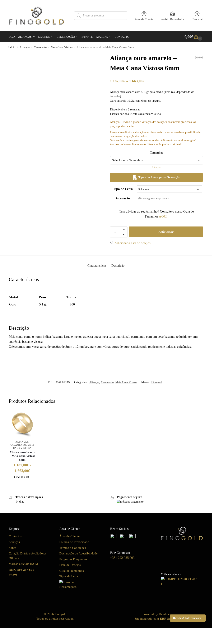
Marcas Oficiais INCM (23, 563)
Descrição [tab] (118, 265)
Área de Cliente (144, 19)
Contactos (15, 536)
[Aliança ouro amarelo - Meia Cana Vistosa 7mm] (201, 57)
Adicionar (166, 232)
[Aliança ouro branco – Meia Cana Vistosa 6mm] (22, 424)
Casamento (40, 47)
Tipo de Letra (123, 189)
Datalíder (165, 614)
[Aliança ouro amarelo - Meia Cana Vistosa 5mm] (197, 57)
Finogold (156, 382)
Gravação (123, 198)
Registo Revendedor (172, 19)
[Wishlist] (30, 417)
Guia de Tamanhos (71, 570)
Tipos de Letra (68, 576)
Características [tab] (96, 265)
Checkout (197, 19)
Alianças (25, 47)
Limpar (156, 167)
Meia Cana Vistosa (62, 47)
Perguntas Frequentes (73, 559)
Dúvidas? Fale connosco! (187, 618)
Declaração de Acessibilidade (78, 553)
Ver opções (22, 483)
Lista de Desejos (70, 565)
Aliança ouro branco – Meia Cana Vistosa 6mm (22, 456)
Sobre (12, 547)
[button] (194, 36)
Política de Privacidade (74, 542)
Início (11, 47)
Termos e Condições (72, 547)
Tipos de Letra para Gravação (159, 177)
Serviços (14, 542)
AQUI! (163, 216)
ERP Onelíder (169, 618)
